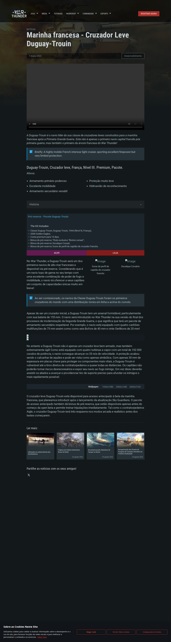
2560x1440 (121, 386)
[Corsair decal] (130, 261)
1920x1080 (107, 386)
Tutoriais (58, 13)
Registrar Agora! (149, 13)
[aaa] (100, 261)
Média (44, 13)
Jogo (32, 13)
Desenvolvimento (133, 56)
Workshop (71, 13)
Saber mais (42, 637)
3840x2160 (135, 386)
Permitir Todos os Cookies (121, 632)
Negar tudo (91, 632)
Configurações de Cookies (152, 632)
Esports (104, 13)
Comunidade (88, 13)
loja (115, 253)
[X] (29, 475)
